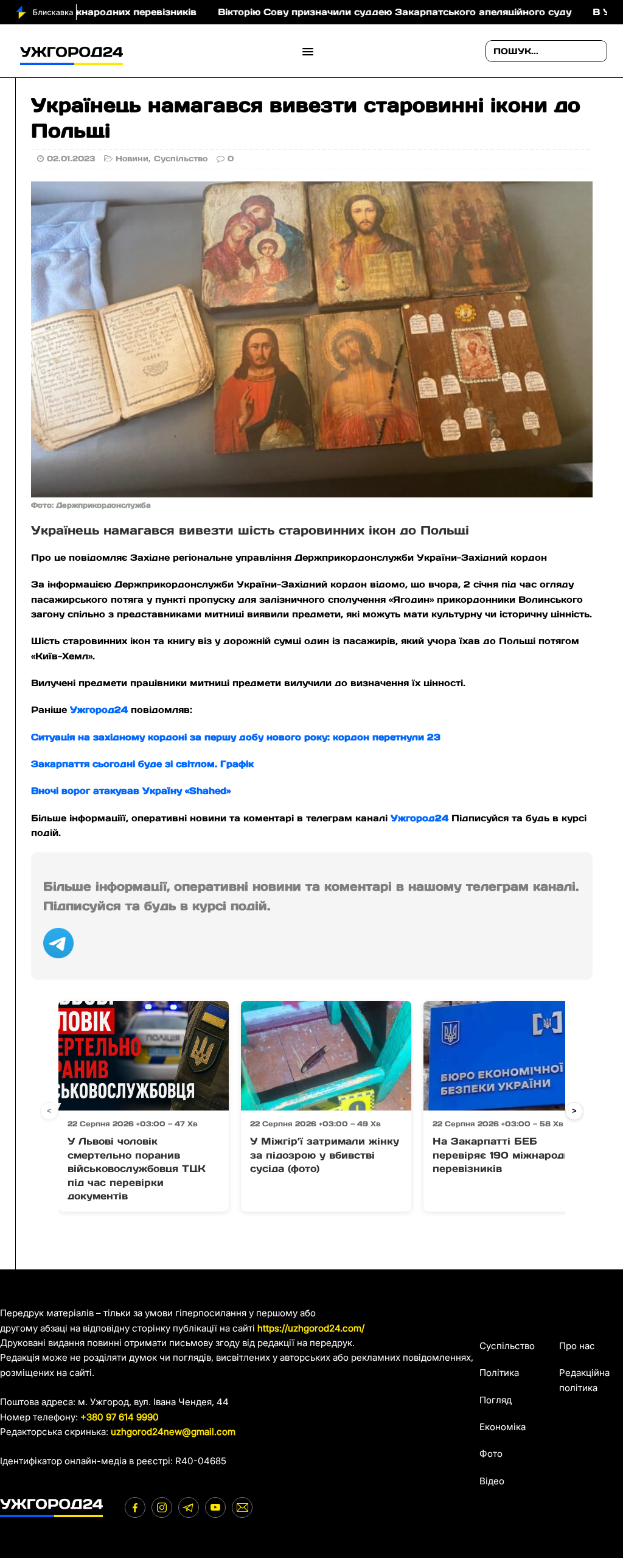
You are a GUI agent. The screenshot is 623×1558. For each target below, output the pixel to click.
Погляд (495, 1400)
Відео (491, 1481)
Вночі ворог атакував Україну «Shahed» (134, 790)
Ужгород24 (99, 709)
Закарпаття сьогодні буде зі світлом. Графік (142, 764)
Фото (491, 1453)
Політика (499, 1372)
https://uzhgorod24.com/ (310, 1328)
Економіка (502, 1427)
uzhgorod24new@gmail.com (173, 1431)
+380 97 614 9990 (119, 1417)
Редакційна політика (584, 1380)
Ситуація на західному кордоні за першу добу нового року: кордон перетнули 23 (235, 737)
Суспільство (180, 158)
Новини (132, 158)
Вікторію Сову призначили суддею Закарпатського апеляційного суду (345, 12)
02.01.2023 (71, 158)
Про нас (577, 1346)
